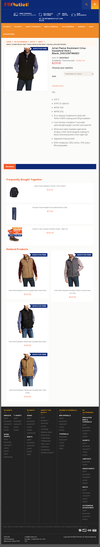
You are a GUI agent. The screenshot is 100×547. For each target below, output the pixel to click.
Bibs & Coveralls (51, 27)
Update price (58, 86)
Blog (5, 527)
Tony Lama (45, 444)
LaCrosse (44, 429)
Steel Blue (45, 435)
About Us (11, 527)
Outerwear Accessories (88, 507)
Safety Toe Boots (33, 27)
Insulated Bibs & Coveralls (87, 420)
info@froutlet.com (31, 537)
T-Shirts (17, 415)
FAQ (62, 527)
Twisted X (45, 447)
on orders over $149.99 (27, 14)
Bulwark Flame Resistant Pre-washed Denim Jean (50, 207)
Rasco (6, 430)
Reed (6, 454)
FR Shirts (7, 27)
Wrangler (7, 457)
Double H (44, 420)
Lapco (6, 427)
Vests (32, 42)
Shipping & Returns (72, 527)
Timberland (46, 441)
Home (8, 42)
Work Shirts (7, 435)
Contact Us (40, 527)
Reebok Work (46, 432)
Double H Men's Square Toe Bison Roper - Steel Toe (50, 229)
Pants (29, 437)
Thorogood (45, 438)
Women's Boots (47, 453)
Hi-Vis (91, 27)
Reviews (10, 166)
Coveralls (64, 434)
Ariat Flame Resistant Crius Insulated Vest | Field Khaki (27, 290)
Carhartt (7, 424)
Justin (43, 426)
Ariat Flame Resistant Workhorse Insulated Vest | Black (27, 342)
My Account (83, 527)
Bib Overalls (65, 415)
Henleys (7, 415)
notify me (80, 60)
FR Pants (18, 27)
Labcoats (86, 459)
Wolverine (45, 450)
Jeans (29, 415)
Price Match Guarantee (52, 527)
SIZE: (54, 76)
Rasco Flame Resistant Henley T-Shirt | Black (50, 186)
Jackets (86, 440)
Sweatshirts (88, 469)
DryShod (44, 423)
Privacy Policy (30, 527)
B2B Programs (20, 527)
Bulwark (7, 421)
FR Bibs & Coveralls (68, 410)
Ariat (40, 42)
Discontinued (8, 34)
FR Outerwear (68, 27)
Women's (81, 27)
